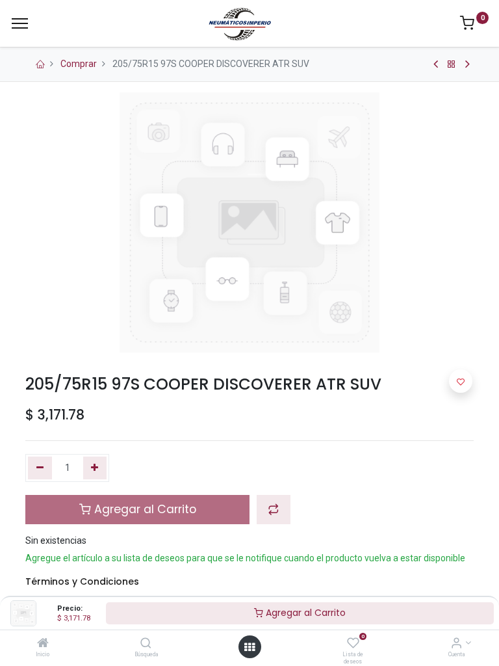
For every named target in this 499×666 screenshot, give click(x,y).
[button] (273, 509)
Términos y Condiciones (82, 581)
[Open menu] (249, 647)
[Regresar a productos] (451, 64)
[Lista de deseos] (353, 644)
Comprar (78, 64)
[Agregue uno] (95, 468)
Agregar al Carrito (304, 612)
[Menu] (19, 23)
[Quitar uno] (40, 468)
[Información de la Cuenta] (456, 644)
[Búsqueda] (146, 644)
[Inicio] (43, 644)
